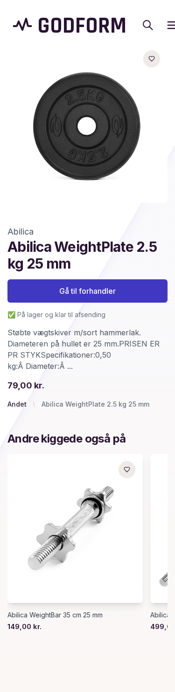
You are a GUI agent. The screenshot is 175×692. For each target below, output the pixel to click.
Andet (17, 404)
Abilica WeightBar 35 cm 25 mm (55, 615)
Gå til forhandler (87, 291)
